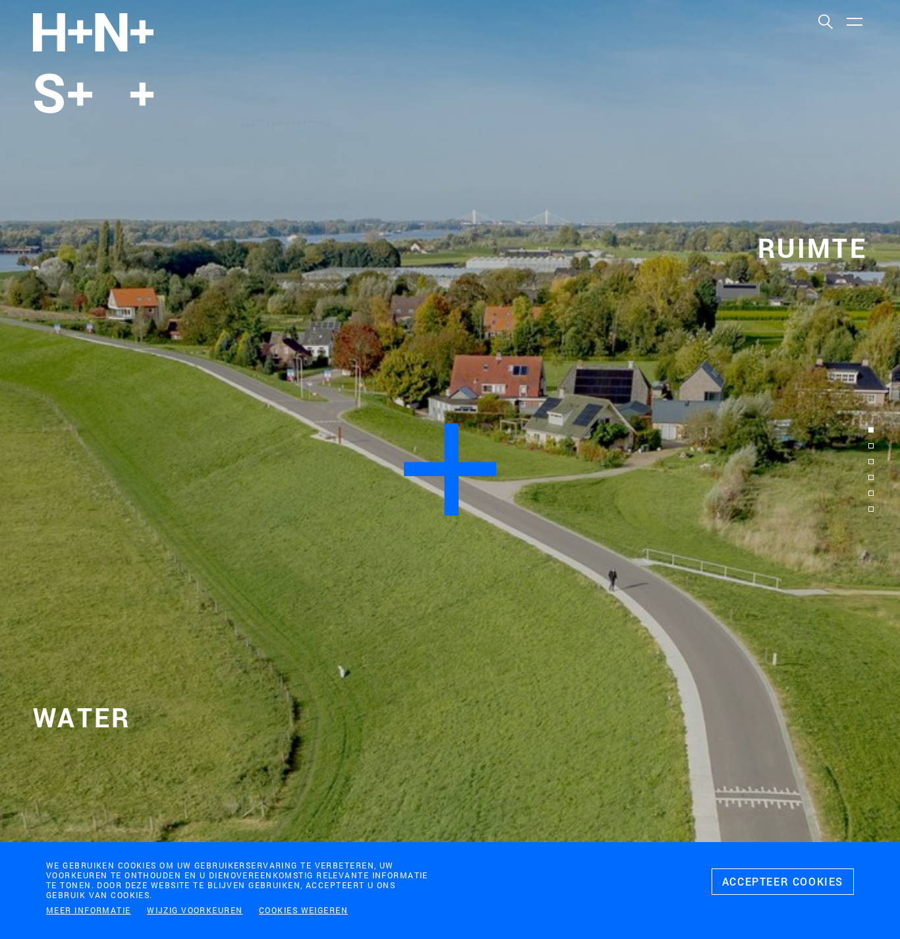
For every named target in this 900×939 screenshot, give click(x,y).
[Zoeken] (825, 21)
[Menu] (854, 21)
